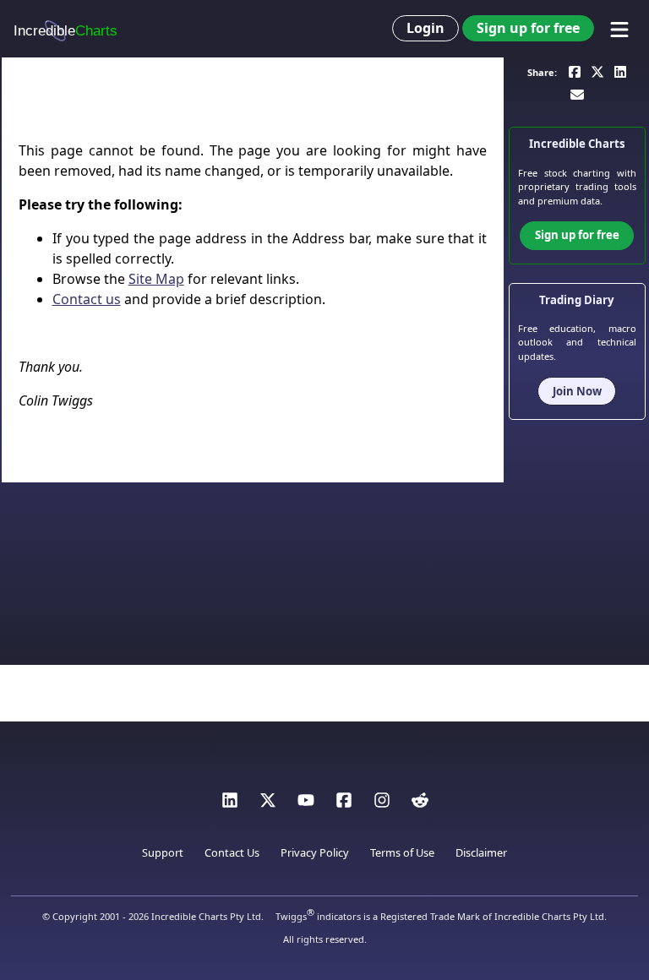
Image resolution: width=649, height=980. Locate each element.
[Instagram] (381, 804)
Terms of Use (402, 852)
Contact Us (232, 852)
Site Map (156, 279)
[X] (267, 804)
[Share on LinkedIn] (620, 70)
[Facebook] (343, 804)
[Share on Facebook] (574, 70)
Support (162, 852)
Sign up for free (528, 28)
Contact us (86, 299)
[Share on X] (597, 70)
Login (425, 28)
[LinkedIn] (229, 804)
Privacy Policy (315, 852)
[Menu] (619, 29)
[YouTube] (305, 804)
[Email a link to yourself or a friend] (577, 94)
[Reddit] (420, 804)
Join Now (577, 391)
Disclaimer (481, 852)
